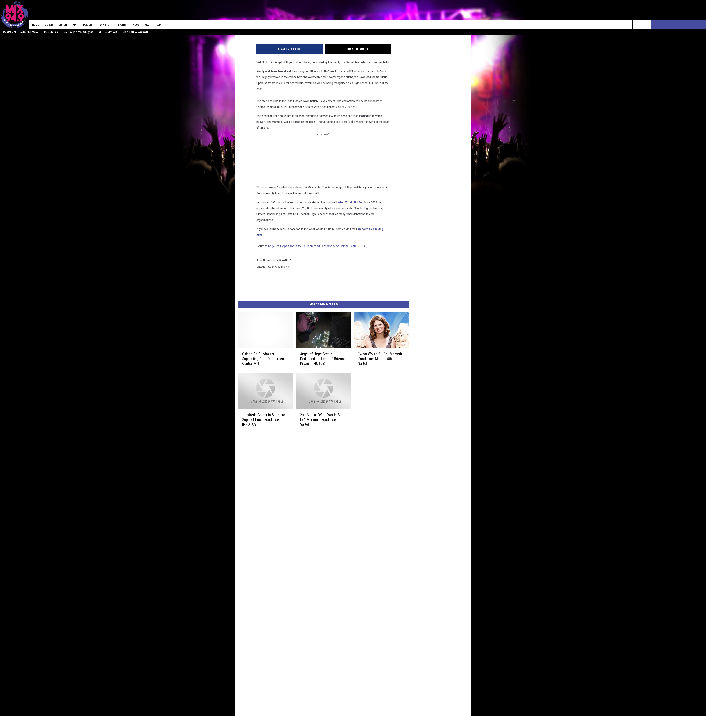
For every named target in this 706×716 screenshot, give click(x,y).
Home (35, 24)
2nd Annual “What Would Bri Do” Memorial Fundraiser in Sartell (321, 419)
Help (158, 24)
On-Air (49, 24)
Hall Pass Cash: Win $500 (78, 32)
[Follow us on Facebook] (627, 24)
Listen (63, 24)
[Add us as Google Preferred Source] (618, 24)
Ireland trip (51, 32)
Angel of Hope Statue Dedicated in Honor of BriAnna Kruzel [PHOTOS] (322, 359)
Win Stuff (106, 24)
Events (122, 24)
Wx (147, 24)
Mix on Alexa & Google (136, 32)
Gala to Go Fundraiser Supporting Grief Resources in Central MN (264, 359)
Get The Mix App (108, 32)
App (75, 24)
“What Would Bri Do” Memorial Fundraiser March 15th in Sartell (380, 359)
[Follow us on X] (637, 24)
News (136, 24)
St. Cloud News (280, 266)
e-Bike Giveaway (29, 32)
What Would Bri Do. (350, 202)
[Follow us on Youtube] (646, 24)
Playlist (88, 24)
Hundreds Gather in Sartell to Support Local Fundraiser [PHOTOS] (263, 419)
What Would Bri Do (282, 260)
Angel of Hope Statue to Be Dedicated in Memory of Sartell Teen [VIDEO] (317, 246)
